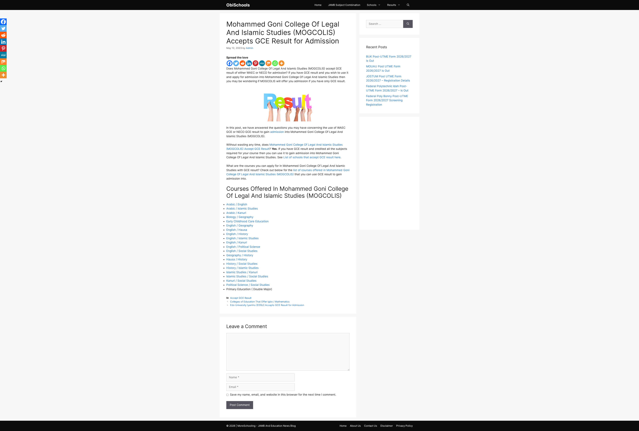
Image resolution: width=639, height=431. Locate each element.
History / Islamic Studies (242, 268)
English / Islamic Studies (242, 238)
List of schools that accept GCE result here (311, 157)
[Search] (408, 24)
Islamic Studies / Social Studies (247, 276)
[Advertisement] (389, 173)
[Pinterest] (255, 63)
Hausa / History (236, 259)
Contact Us (370, 425)
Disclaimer (386, 425)
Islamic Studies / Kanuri (242, 272)
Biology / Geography (239, 217)
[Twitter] (236, 63)
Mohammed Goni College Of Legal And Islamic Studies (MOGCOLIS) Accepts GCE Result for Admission (282, 32)
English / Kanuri (236, 242)
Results (391, 4)
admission (277, 132)
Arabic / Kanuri (236, 213)
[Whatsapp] (275, 63)
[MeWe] (262, 63)
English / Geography (239, 225)
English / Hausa (236, 229)
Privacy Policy (404, 425)
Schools (371, 4)
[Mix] (268, 63)
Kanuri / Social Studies (241, 280)
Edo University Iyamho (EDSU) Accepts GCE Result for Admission (267, 305)
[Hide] (1, 81)
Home (318, 4)
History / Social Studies (241, 263)
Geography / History (239, 255)
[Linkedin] (249, 63)
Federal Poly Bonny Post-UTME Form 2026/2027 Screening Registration (387, 100)
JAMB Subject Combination (344, 4)
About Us (355, 425)
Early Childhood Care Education (247, 221)
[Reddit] (242, 63)
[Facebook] (229, 63)
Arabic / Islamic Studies (242, 208)
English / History (237, 234)
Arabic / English (236, 204)
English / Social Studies (241, 251)
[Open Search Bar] (408, 5)
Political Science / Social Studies (248, 285)
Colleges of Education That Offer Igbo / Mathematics (260, 301)
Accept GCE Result (240, 297)
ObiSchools (238, 4)
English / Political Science (243, 246)
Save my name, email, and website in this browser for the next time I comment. (283, 394)
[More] (281, 63)
